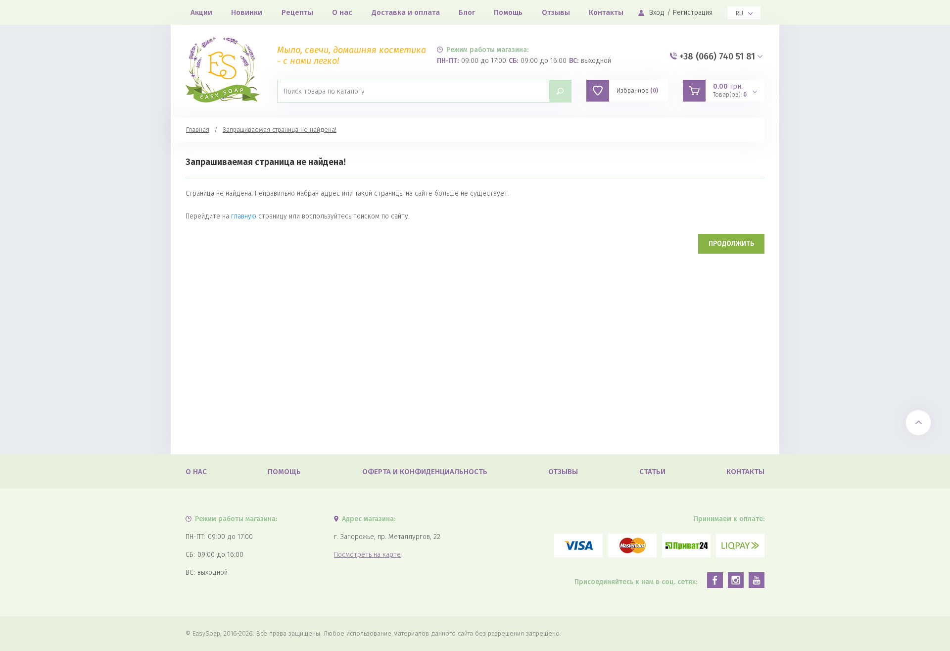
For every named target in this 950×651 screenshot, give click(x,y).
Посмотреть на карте (367, 554)
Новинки (246, 12)
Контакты (606, 12)
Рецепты (297, 12)
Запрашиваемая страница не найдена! (279, 129)
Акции (201, 12)
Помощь (508, 12)
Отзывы (556, 12)
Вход (657, 12)
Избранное (637, 90)
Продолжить (731, 243)
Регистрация (692, 12)
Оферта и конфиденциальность (424, 471)
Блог (467, 12)
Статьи (652, 471)
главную (243, 216)
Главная (197, 129)
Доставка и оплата (406, 12)
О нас (342, 12)
